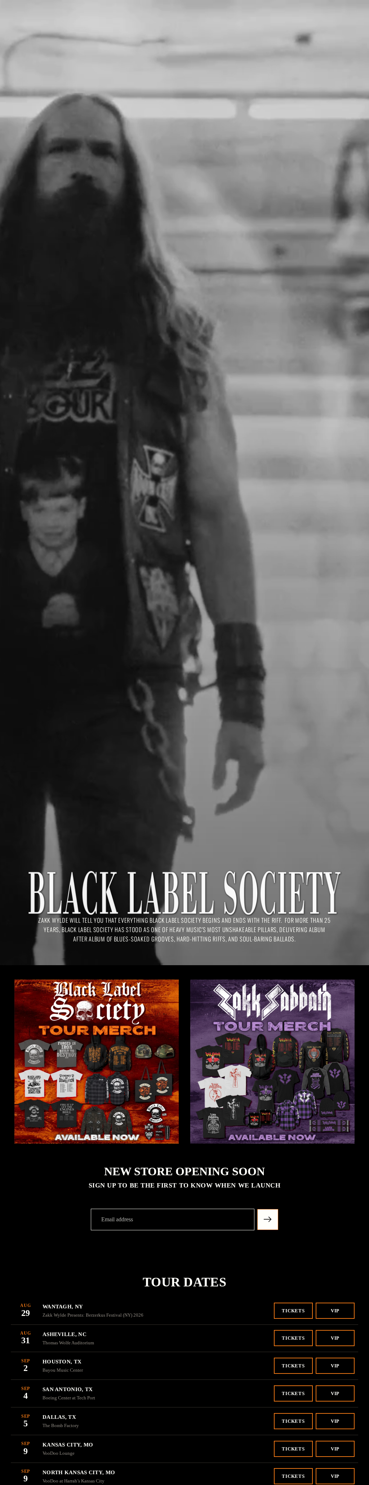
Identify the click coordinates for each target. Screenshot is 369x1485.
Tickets (293, 1310)
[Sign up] (267, 1219)
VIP (335, 1310)
